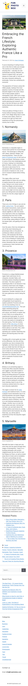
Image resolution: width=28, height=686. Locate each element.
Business (5, 624)
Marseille (20, 550)
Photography (6, 649)
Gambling (5, 639)
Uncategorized (6, 659)
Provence (16, 552)
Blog (3, 621)
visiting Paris (9, 206)
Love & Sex (5, 647)
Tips (3, 654)
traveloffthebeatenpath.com (10, 306)
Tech (3, 652)
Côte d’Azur (14, 324)
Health (4, 641)
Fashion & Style (6, 634)
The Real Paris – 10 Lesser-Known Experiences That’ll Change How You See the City (13, 585)
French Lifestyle (12, 550)
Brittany (6, 547)
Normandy (5, 552)
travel (21, 552)
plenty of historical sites (9, 157)
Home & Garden (7, 644)
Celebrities (5, 629)
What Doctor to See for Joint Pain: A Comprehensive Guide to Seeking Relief (13, 598)
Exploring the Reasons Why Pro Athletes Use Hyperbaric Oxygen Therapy (12, 591)
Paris (10, 552)
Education (5, 631)
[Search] (24, 570)
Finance (4, 636)
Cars (3, 626)
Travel (6, 545)
